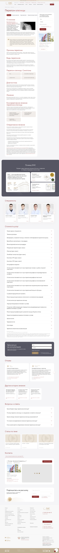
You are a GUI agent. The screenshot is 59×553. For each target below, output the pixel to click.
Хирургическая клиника (10, 480)
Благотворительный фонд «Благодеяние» (22, 512)
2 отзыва (15, 221)
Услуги (26, 4)
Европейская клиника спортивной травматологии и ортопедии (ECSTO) (12, 23)
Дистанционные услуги (8, 519)
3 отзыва (27, 221)
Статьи (31, 515)
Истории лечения (32, 518)
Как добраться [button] (43, 49)
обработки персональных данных (47, 26)
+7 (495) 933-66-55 (41, 44)
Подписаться (35, 496)
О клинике (18, 511)
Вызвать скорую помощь (41, 2)
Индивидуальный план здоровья (9, 511)
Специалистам (19, 515)
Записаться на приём (47, 461)
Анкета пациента (32, 512)
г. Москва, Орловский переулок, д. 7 (16, 461)
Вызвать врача (34, 2)
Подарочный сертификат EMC (9, 523)
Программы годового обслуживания (10, 515)
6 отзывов (39, 221)
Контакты (34, 4)
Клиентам (30, 4)
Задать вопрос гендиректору (47, 526)
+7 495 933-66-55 (22, 2)
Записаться (52, 4)
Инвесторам (19, 523)
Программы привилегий (33, 519)
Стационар (6, 518)
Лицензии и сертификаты (20, 519)
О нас (15, 4)
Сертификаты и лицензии (35, 190)
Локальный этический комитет (21, 522)
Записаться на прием (47, 521)
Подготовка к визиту (32, 511)
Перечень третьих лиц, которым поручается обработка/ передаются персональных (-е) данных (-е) (47, 545)
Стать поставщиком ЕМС (47, 524)
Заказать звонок (28, 2)
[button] (16, 15)
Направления (19, 530)
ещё (19, 374)
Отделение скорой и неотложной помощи (13, 479)
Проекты (18, 518)
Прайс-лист (6, 522)
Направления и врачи (21, 4)
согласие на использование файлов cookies (31, 0)
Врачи (18, 529)
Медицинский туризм (8, 525)
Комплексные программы (8, 512)
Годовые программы (40, 4)
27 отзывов (52, 221)
